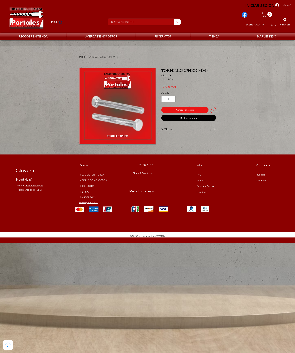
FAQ (199, 174)
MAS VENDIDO (88, 197)
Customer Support (34, 185)
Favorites (260, 174)
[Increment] (173, 99)
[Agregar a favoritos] (213, 110)
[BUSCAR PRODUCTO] (177, 22)
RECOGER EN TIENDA (91, 174)
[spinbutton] (168, 99)
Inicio (82, 56)
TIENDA (84, 191)
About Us (201, 180)
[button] (267, 14)
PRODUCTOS (87, 186)
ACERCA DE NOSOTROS (91, 180)
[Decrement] (164, 99)
